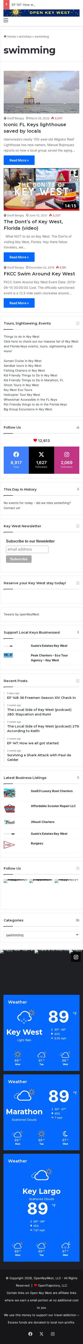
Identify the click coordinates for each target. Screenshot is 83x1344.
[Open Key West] (41, 12)
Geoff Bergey (15, 118)
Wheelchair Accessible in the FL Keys (30, 399)
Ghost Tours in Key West (21, 385)
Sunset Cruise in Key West (23, 361)
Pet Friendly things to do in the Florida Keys (35, 404)
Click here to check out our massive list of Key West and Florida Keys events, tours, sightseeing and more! (41, 346)
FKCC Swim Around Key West (39, 274)
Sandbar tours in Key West (23, 365)
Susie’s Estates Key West (49, 645)
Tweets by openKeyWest (21, 614)
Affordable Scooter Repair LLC (53, 806)
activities (25, 36)
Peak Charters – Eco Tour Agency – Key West (49, 657)
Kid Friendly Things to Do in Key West (30, 375)
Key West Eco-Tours (18, 390)
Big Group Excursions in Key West (28, 409)
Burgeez (37, 843)
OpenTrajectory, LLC (52, 1285)
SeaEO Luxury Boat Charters (52, 791)
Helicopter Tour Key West (22, 394)
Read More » (19, 160)
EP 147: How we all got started (34, 4)
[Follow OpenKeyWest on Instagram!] (75, 957)
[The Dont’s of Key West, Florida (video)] (41, 189)
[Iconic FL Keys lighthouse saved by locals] (41, 92)
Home (11, 36)
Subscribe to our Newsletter (30, 541)
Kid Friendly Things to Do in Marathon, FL (33, 380)
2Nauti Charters (42, 822)
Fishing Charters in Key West (24, 370)
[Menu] (5, 20)
